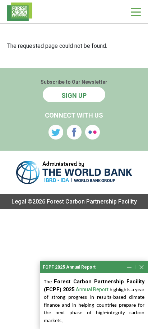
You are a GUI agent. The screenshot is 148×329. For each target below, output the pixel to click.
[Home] (19, 12)
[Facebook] (74, 132)
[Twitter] (55, 132)
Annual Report (92, 289)
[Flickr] (92, 132)
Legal (18, 201)
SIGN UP (74, 95)
